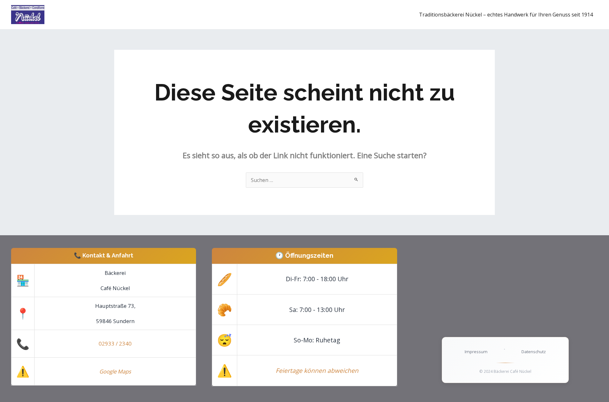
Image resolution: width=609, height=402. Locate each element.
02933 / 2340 (115, 343)
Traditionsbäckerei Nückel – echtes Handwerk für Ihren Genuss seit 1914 (506, 14)
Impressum (476, 351)
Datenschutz (533, 351)
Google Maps (115, 371)
